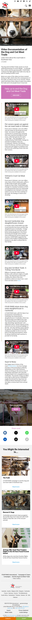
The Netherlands (23, 593)
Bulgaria (21, 591)
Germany (10, 593)
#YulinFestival (12, 366)
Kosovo (16, 593)
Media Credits (8, 612)
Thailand (17, 595)
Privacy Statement (23, 610)
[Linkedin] (24, 1)
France (6, 593)
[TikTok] (30, 1)
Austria (9, 591)
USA (29, 595)
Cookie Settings (23, 612)
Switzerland (12, 595)
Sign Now (16, 95)
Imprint (8, 610)
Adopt (24, 618)
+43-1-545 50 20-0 (20, 608)
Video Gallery (17, 578)
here (19, 280)
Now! (16, 409)
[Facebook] (21, 1)
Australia (4, 591)
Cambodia (27, 591)
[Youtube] (18, 1)
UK (26, 595)
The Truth (6, 478)
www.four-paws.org (11, 615)
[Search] (26, 6)
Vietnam (15, 597)
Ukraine (23, 595)
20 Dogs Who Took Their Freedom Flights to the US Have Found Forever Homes (16, 551)
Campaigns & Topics (24, 574)
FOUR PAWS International (9, 574)
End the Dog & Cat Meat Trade (21, 576)
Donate (8, 618)
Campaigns (7, 576)
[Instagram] (15, 1)
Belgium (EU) (15, 591)
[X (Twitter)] (27, 1)
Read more (16, 487)
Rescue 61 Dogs (8, 512)
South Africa (4, 595)
